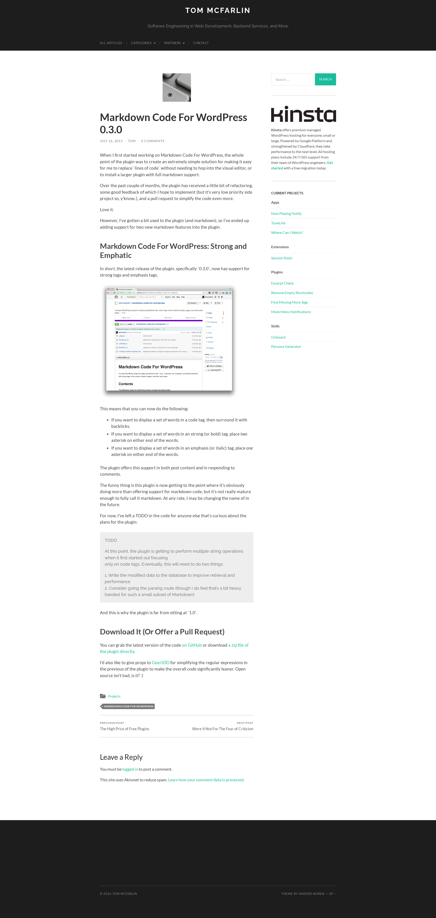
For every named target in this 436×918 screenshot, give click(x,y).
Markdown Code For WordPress (128, 706)
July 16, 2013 (111, 141)
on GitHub (192, 645)
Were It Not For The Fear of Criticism (222, 726)
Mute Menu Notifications (291, 311)
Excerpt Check (282, 283)
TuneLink (278, 223)
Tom (132, 141)
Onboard (278, 337)
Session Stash (281, 258)
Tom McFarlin (218, 10)
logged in (130, 769)
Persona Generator (286, 346)
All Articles (111, 43)
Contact (201, 43)
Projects (114, 696)
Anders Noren (312, 894)
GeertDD (160, 662)
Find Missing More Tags (289, 302)
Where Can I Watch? (287, 232)
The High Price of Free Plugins (124, 726)
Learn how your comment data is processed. (206, 779)
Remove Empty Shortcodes (292, 292)
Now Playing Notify (286, 213)
